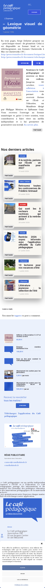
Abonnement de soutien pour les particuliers (28, 371)
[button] (42, 543)
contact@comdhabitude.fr (15, 462)
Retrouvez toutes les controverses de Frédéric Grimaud (30, 188)
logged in (18, 316)
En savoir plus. (31, 125)
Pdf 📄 (38, 63)
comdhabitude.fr (11, 465)
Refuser (23, 573)
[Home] (12, 15)
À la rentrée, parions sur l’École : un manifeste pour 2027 (30, 164)
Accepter (22, 567)
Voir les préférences (22, 579)
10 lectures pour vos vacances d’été (30, 266)
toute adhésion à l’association (35, 88)
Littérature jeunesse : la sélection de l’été (30, 288)
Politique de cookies (21, 585)
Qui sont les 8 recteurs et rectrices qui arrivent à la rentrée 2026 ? (30, 213)
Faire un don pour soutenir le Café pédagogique (28, 359)
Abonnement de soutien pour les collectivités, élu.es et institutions (28, 384)
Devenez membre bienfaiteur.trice (28, 347)
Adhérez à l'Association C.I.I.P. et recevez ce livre (28, 335)
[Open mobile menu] (30, 4)
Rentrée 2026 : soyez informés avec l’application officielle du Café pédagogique (30, 242)
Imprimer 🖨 (24, 63)
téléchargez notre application (20, 496)
